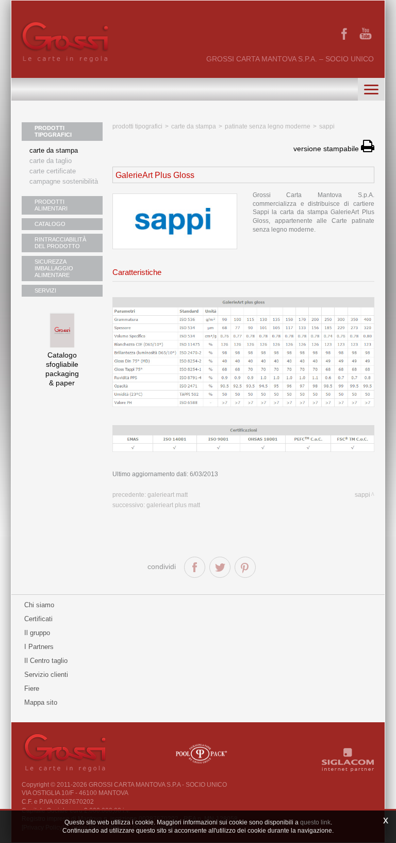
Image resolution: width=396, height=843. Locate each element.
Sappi (327, 126)
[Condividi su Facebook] (194, 567)
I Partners (39, 647)
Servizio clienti (46, 674)
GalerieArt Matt (167, 494)
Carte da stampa (53, 150)
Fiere (31, 688)
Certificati (38, 619)
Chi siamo (39, 605)
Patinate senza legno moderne (267, 126)
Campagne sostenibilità (63, 181)
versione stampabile (327, 148)
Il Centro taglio (46, 660)
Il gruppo (37, 633)
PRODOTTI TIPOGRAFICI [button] (53, 131)
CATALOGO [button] (50, 224)
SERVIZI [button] (45, 290)
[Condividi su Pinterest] (245, 567)
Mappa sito (40, 702)
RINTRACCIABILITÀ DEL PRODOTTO (60, 242)
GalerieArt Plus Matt (173, 505)
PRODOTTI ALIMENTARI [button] (51, 205)
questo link (315, 822)
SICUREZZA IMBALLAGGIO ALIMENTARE (54, 268)
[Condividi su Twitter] (219, 567)
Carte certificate (52, 171)
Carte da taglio (50, 161)
